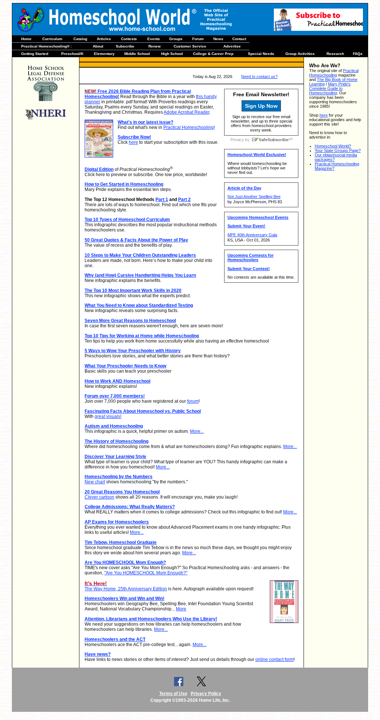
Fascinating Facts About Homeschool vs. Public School (143, 411)
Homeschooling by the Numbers (119, 476)
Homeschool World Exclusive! (256, 154)
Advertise (232, 46)
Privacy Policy (206, 693)
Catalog (80, 39)
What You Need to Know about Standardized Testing (139, 305)
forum (193, 401)
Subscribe (125, 46)
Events (153, 39)
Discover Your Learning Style (115, 456)
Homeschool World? (333, 146)
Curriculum (52, 39)
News (218, 39)
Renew (154, 46)
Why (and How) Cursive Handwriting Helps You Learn (140, 275)
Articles (104, 39)
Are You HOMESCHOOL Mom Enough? (125, 562)
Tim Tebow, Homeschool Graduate (121, 542)
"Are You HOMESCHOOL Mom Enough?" (145, 572)
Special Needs (261, 54)
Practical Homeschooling (333, 72)
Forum (198, 39)
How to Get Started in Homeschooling (124, 184)
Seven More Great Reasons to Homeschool (130, 320)
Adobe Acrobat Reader (186, 112)
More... (197, 431)
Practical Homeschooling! (189, 127)
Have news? (98, 654)
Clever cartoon (99, 497)
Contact (239, 39)
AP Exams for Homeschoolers (117, 522)
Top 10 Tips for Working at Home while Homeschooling (142, 335)
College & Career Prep (213, 54)
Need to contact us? (259, 76)
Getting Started (34, 54)
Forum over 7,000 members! (115, 396)
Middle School (137, 54)
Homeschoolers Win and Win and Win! (124, 598)
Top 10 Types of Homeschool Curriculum (127, 219)
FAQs (358, 54)
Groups (176, 39)
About (98, 46)
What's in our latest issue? (145, 122)
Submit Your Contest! (248, 268)
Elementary (104, 54)
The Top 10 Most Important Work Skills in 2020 (133, 290)
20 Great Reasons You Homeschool (122, 491)
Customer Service (190, 46)
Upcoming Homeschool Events (257, 217)
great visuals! (108, 416)
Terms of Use (173, 693)
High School (172, 54)
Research (335, 54)
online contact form (274, 659)
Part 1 (161, 199)
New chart (95, 481)
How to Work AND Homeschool (117, 381)
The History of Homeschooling (116, 441)
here (133, 142)
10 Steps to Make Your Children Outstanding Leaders (140, 255)
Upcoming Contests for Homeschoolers (250, 257)
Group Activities (300, 54)
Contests (129, 39)
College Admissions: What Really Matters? (130, 506)
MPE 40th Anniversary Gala (252, 235)
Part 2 (184, 199)
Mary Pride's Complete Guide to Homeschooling (330, 88)
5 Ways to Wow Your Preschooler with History (133, 350)
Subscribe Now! (134, 137)
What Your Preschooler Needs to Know (125, 366)
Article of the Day (244, 188)
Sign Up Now (261, 106)
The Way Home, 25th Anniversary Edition (126, 588)
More (181, 609)
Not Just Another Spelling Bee (254, 196)
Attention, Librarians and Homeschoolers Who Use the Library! (151, 619)
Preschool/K (72, 54)
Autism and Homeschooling (114, 426)
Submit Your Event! (246, 226)
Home (26, 39)
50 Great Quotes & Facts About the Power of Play (136, 240)
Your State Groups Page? (338, 150)
